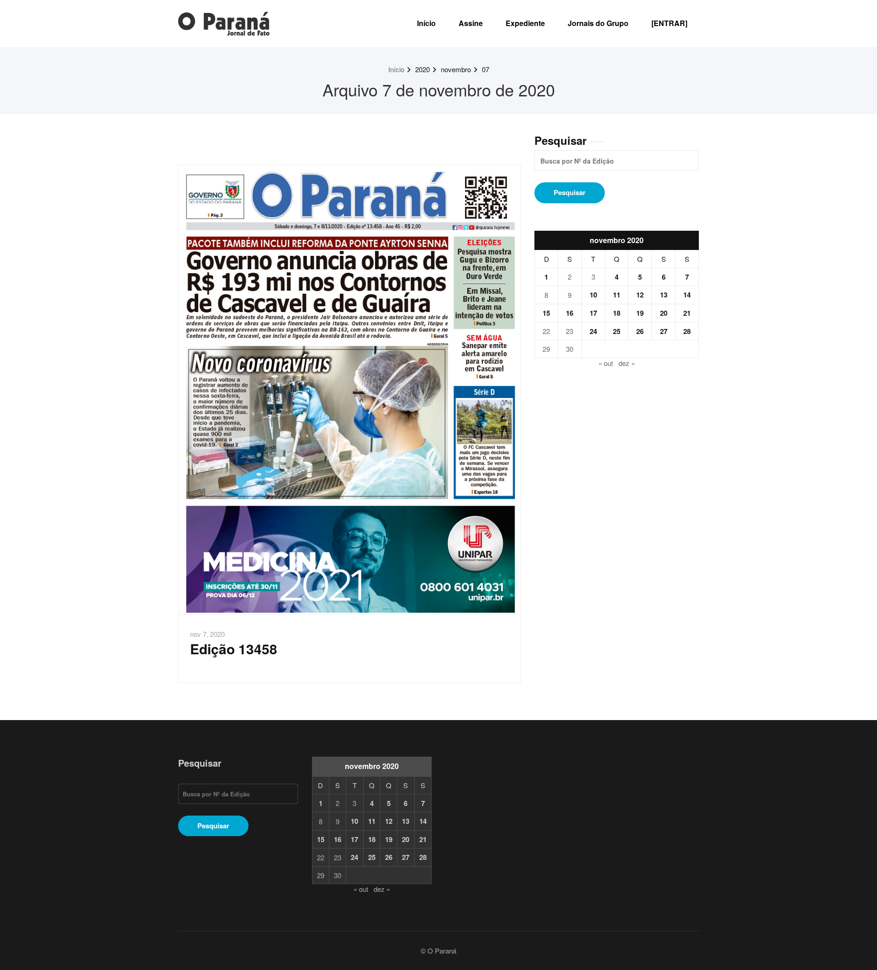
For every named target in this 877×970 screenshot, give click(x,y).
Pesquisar (560, 140)
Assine (471, 23)
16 (569, 313)
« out (605, 363)
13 (663, 295)
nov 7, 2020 (207, 634)
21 (687, 313)
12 (640, 295)
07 (485, 69)
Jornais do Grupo (598, 23)
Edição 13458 (233, 648)
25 (616, 331)
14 (687, 295)
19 (640, 313)
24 (593, 331)
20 (663, 313)
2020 (422, 69)
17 (593, 313)
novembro (456, 69)
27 (663, 331)
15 (546, 313)
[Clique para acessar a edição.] (349, 389)
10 (593, 295)
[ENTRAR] (669, 23)
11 (616, 295)
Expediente (525, 23)
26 (640, 331)
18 (616, 313)
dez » (626, 363)
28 (687, 331)
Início (426, 23)
